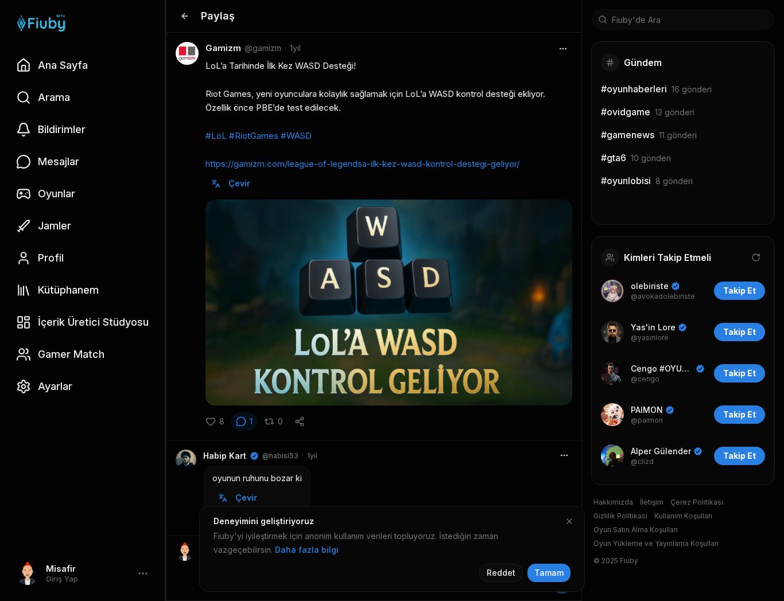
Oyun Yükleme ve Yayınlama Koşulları (656, 543)
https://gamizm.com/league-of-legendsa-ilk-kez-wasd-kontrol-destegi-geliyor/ (362, 163)
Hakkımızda (613, 502)
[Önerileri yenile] (756, 257)
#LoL (216, 135)
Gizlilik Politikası (620, 516)
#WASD (296, 135)
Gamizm (223, 47)
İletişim (651, 502)
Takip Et (739, 290)
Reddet (501, 572)
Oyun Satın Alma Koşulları (635, 529)
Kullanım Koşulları (683, 516)
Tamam (549, 572)
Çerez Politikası (696, 502)
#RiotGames (253, 135)
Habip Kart (224, 455)
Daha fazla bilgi (307, 550)
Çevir (239, 183)
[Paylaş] (299, 421)
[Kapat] (569, 521)
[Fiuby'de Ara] (602, 19)
